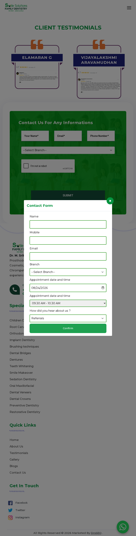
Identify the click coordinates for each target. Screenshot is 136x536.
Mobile (34, 232)
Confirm (68, 328)
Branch (34, 264)
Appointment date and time (50, 279)
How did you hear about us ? (50, 310)
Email (34, 248)
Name (34, 216)
